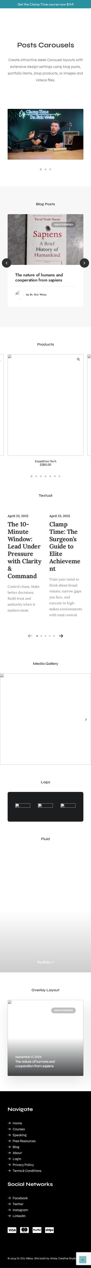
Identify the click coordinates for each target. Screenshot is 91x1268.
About (17, 1153)
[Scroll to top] (82, 1259)
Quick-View (78, 359)
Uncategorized (63, 224)
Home (17, 1123)
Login (17, 1159)
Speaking (20, 1135)
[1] (37, 636)
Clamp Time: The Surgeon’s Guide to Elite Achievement (64, 546)
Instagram (20, 1210)
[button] (41, 169)
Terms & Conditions (27, 1171)
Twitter (18, 1204)
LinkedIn (19, 1216)
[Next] (86, 729)
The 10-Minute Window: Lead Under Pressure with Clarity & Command (24, 550)
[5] (53, 636)
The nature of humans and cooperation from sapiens (39, 277)
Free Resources (24, 1141)
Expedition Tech (45, 463)
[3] (45, 636)
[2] (41, 636)
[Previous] (6, 263)
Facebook (20, 1198)
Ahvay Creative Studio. (63, 1258)
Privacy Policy (23, 1165)
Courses (19, 1129)
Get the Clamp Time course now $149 (46, 4)
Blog (16, 1147)
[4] (50, 636)
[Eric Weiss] (24, 9)
